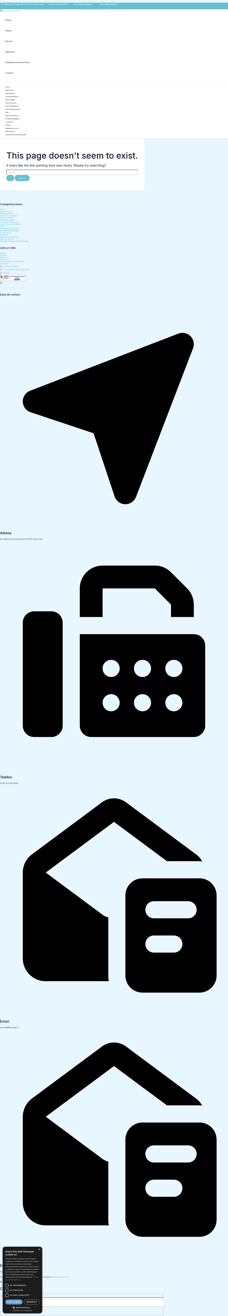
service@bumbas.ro (83, 4)
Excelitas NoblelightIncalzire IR (12, 120)
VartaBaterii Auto (9, 88)
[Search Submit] (10, 178)
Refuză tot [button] (32, 1302)
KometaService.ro (60, 1277)
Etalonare (10, 51)
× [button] (39, 1250)
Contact (9, 73)
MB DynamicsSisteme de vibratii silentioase (15, 133)
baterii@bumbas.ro (108, 4)
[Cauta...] (84, 1302)
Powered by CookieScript (22, 1311)
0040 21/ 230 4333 (58, 4)
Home (8, 20)
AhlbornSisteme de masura (12, 126)
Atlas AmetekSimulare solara (10, 101)
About (8, 30)
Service (9, 41)
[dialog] (22, 1280)
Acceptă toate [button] (13, 1302)
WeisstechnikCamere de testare (11, 94)
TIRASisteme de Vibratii (12, 114)
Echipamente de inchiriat (17, 62)
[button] (22, 1307)
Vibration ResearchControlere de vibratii (12, 107)
